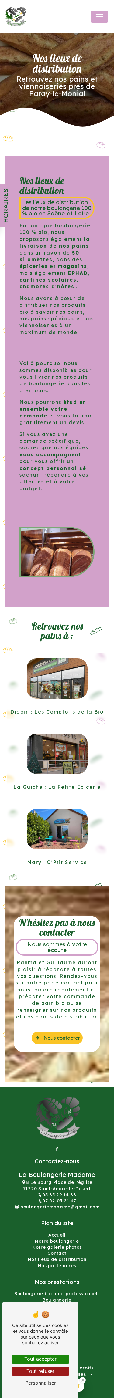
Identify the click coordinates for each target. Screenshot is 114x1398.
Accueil (57, 1235)
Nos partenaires (57, 1265)
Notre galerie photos (57, 1247)
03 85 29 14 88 (59, 1194)
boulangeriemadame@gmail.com (59, 1207)
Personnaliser (40, 1383)
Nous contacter (61, 1038)
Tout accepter (40, 1359)
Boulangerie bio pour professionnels (57, 1293)
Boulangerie (57, 1300)
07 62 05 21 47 (59, 1201)
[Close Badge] (83, 1380)
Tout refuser (40, 1371)
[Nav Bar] (99, 17)
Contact (56, 1253)
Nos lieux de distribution (57, 1259)
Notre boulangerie (57, 1241)
